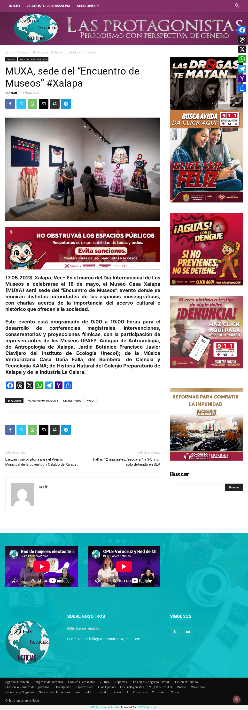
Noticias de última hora (33, 59)
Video (175, 692)
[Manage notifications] (236, 699)
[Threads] (242, 40)
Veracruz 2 (140, 692)
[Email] (43, 104)
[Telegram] (66, 104)
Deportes (120, 682)
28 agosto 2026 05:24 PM (48, 5)
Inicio (14, 5)
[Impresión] (55, 104)
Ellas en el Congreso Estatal (150, 682)
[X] (242, 49)
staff (14, 93)
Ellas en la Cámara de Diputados (27, 687)
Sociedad (103, 692)
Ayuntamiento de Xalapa (42, 400)
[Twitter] (21, 104)
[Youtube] (188, 632)
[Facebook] (10, 104)
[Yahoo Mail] (242, 78)
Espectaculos (84, 687)
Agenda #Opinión (17, 682)
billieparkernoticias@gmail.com (114, 638)
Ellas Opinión (107, 687)
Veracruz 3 (159, 692)
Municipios (198, 687)
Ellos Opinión (62, 687)
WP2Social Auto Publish (105, 707)
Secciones (86, 5)
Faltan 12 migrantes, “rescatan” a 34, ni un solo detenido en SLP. (126, 462)
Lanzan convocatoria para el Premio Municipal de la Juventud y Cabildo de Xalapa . (41, 462)
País (77, 692)
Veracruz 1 (121, 692)
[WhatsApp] (32, 104)
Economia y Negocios (19, 692)
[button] (237, 6)
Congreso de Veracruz (48, 682)
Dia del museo (72, 400)
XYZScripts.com (148, 707)
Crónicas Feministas (81, 682)
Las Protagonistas (132, 687)
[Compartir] (242, 88)
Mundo (181, 687)
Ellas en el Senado (185, 682)
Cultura (22, 52)
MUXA (90, 400)
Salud (88, 692)
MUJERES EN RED (160, 687)
